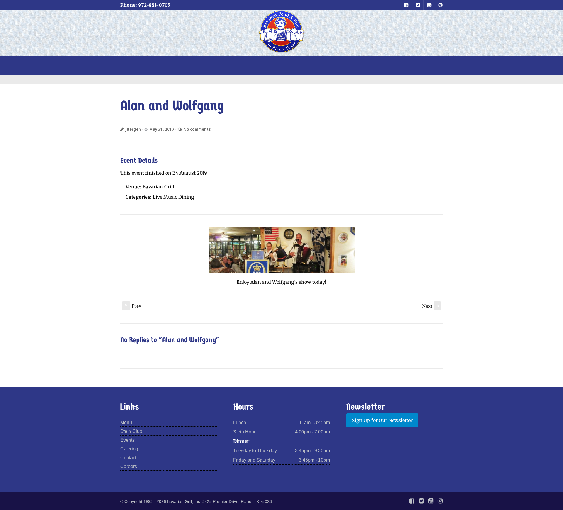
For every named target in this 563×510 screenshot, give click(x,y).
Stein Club (230, 64)
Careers (128, 466)
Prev (133, 306)
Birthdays (273, 64)
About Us (348, 64)
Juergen (133, 129)
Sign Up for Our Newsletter (382, 420)
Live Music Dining (173, 197)
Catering (129, 448)
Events (310, 64)
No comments (197, 129)
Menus (191, 64)
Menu (126, 422)
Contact (387, 64)
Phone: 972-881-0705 (145, 5)
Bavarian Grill (158, 187)
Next (430, 306)
